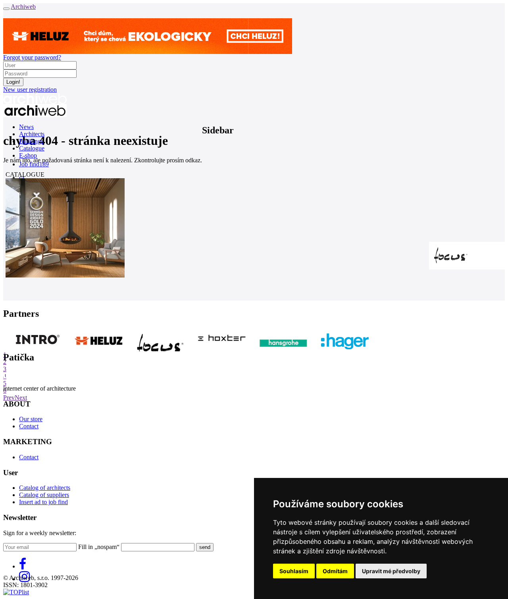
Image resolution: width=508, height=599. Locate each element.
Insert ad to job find (43, 502)
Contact (28, 426)
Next (21, 397)
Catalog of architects (44, 487)
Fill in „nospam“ (98, 546)
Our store (30, 419)
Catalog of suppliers (44, 494)
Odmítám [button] (335, 571)
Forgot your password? (32, 57)
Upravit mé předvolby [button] (391, 571)
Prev (9, 397)
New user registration (30, 89)
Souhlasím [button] (293, 571)
